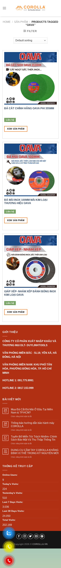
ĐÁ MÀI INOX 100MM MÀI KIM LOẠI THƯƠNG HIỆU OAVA (25, 201)
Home (7, 21)
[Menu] (4, 8)
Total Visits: (9, 520)
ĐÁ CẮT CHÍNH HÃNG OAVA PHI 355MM (29, 108)
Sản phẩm (21, 21)
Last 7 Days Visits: (12, 502)
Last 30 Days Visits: (13, 511)
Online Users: (10, 475)
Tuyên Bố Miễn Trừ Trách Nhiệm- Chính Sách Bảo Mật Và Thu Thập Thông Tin (34, 438)
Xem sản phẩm (15, 129)
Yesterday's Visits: (12, 493)
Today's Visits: (10, 484)
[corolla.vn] (30, 8)
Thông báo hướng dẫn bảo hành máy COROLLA (32, 424)
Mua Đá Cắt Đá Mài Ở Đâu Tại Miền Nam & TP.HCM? (32, 411)
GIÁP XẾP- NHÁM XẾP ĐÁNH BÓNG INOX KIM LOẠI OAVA (30, 293)
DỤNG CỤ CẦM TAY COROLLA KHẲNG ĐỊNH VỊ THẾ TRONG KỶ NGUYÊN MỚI (35, 452)
